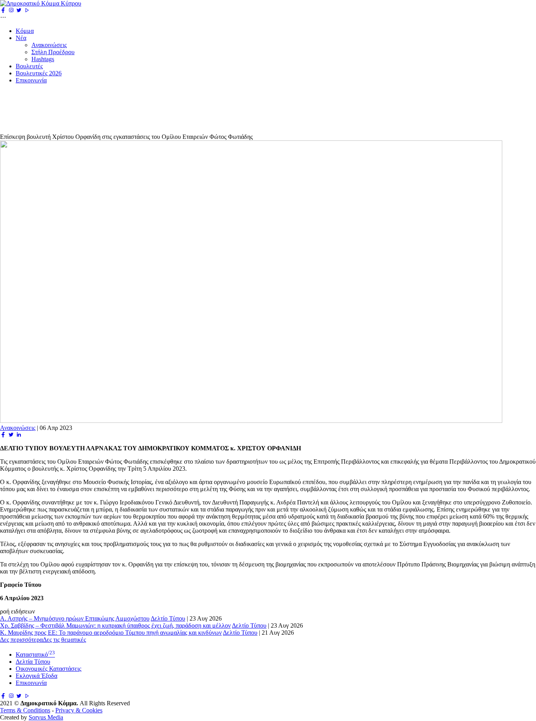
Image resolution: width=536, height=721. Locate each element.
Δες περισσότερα (21, 639)
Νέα (21, 38)
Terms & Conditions (25, 710)
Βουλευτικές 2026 (39, 73)
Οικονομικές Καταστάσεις (48, 668)
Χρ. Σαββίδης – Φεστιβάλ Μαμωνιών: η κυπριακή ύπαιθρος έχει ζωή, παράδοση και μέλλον (115, 625)
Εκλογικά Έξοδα (36, 675)
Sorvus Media (46, 717)
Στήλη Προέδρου (53, 52)
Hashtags (42, 59)
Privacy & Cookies (78, 710)
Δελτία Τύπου (33, 661)
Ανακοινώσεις (49, 45)
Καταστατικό (35, 654)
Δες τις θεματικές (64, 639)
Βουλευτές (29, 66)
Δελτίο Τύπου (168, 618)
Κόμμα (25, 30)
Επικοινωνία (31, 80)
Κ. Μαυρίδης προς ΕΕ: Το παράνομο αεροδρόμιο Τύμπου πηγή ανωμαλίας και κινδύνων (111, 632)
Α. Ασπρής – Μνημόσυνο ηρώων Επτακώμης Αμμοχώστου (74, 618)
